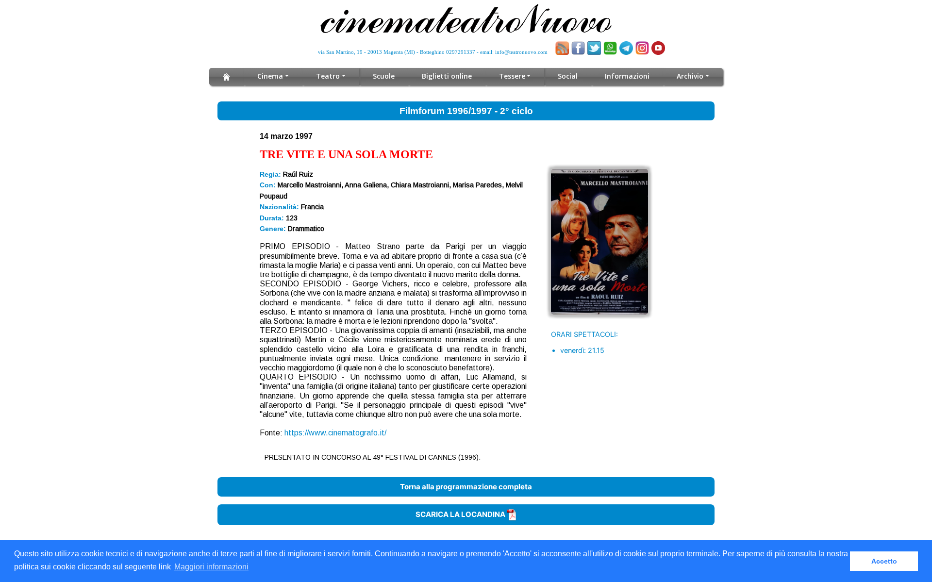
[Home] (226, 76)
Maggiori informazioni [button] (211, 567)
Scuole (384, 76)
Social (568, 76)
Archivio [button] (690, 76)
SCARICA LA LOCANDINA (461, 514)
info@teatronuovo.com (521, 52)
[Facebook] (578, 48)
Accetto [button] (884, 561)
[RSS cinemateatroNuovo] (562, 48)
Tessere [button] (512, 76)
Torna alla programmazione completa (466, 486)
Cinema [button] (270, 76)
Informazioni (627, 76)
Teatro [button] (328, 76)
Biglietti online (447, 76)
